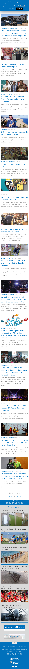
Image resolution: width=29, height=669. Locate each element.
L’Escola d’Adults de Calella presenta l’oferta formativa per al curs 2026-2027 (13, 511)
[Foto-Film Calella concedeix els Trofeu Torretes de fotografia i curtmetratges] (14, 86)
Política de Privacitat (7, 649)
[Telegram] (13, 503)
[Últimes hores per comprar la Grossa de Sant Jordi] (14, 54)
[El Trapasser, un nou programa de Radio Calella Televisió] (14, 121)
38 (17, 496)
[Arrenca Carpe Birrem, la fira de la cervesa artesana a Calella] (14, 219)
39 (20, 496)
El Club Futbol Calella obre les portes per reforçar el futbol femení (13, 530)
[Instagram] (10, 503)
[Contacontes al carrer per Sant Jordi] (14, 153)
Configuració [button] (10, 8)
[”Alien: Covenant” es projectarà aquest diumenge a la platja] (14, 615)
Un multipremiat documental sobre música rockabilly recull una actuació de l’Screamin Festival (14, 299)
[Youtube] (22, 503)
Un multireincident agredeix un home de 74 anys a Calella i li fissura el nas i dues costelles (14, 568)
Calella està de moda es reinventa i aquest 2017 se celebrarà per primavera (14, 407)
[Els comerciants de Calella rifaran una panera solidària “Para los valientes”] (14, 250)
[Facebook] (7, 503)
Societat (11, 62)
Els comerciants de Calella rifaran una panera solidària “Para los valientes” (14, 262)
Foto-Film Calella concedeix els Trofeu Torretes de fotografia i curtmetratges (13, 98)
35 (9, 496)
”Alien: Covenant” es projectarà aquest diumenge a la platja (12, 606)
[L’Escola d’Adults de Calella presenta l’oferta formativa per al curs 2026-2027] (14, 519)
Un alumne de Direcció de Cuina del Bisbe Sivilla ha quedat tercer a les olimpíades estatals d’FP (14, 476)
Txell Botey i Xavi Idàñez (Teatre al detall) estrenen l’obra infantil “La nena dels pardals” (14, 442)
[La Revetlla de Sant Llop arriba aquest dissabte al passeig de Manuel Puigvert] (14, 596)
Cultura (11, 28)
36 (11, 496)
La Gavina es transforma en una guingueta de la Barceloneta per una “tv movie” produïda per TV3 (13, 33)
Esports (16, 28)
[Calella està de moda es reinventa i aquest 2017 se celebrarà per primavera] (14, 395)
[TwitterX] (19, 503)
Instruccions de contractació (19, 649)
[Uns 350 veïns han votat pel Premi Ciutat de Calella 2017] (14, 185)
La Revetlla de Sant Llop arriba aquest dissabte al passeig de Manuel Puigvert (13, 588)
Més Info (22, 6)
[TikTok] (16, 503)
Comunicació (5, 28)
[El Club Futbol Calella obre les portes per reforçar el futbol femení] (14, 538)
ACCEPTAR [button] (19, 8)
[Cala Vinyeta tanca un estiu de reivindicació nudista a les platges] (14, 557)
